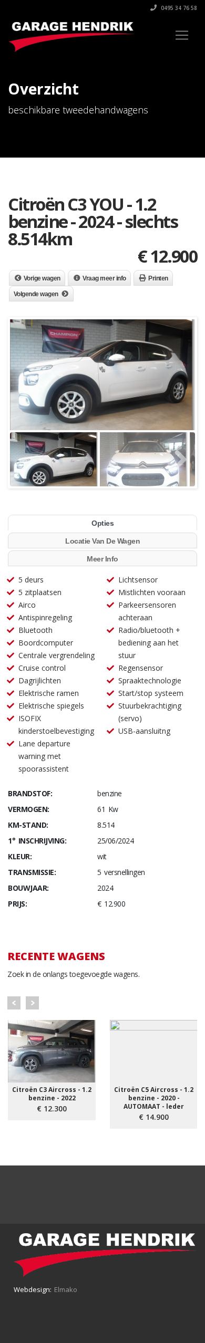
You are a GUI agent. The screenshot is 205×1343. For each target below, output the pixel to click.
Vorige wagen (42, 278)
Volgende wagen (36, 294)
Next (32, 1002)
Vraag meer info (104, 278)
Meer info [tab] (102, 559)
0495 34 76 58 (178, 8)
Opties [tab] (102, 523)
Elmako (65, 1289)
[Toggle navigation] (182, 35)
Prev (13, 1002)
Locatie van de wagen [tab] (102, 541)
